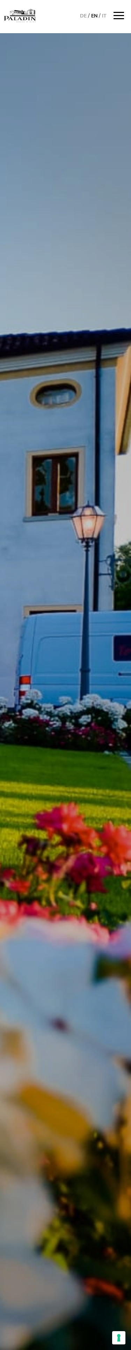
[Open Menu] (121, 16)
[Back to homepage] (19, 16)
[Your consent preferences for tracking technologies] (118, 1337)
